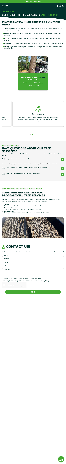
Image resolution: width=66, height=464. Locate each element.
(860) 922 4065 (34, 85)
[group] (28, 114)
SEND (33, 292)
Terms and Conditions (31, 280)
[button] (30, 134)
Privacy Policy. (45, 280)
